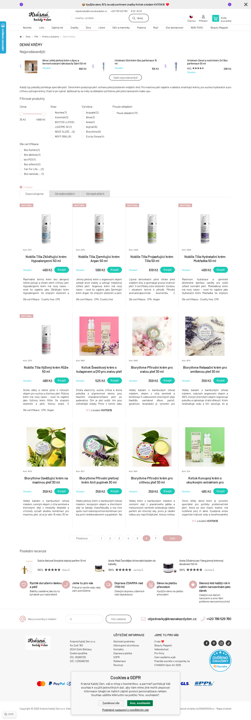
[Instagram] (221, 643)
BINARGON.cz (206, 708)
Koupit (62, 269)
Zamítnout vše (111, 703)
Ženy (88, 27)
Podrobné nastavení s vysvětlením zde (125, 710)
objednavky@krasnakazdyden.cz (91, 11)
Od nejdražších (95, 193)
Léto (41, 27)
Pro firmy (159, 653)
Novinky (27, 27)
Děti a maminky (121, 27)
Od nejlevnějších (65, 193)
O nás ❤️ (159, 641)
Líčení (101, 27)
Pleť (36, 36)
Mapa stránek (223, 708)
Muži (155, 27)
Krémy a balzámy (50, 36)
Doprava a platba (122, 653)
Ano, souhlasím (140, 703)
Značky (74, 27)
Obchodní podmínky (124, 641)
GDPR (116, 657)
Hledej (140, 18)
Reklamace (119, 661)
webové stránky (186, 708)
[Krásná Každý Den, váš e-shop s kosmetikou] (21, 37)
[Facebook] (206, 643)
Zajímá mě (57, 27)
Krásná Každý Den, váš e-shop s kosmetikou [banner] (40, 17)
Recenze (118, 665)
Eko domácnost (174, 27)
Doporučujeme (34, 193)
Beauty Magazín (219, 27)
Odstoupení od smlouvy (126, 645)
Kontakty (118, 649)
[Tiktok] (228, 643)
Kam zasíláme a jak (165, 657)
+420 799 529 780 (119, 11)
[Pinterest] (214, 643)
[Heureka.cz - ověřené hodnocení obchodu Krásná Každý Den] (220, 670)
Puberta (141, 27)
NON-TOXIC (197, 27)
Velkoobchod (161, 649)
